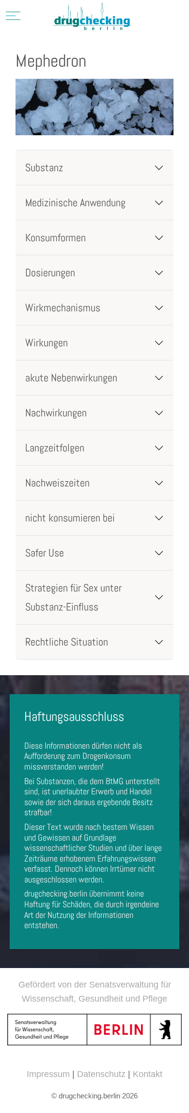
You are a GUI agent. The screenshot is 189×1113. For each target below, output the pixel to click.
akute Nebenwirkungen (71, 378)
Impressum (48, 1074)
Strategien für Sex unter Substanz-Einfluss (73, 597)
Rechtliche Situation (66, 642)
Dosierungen (50, 273)
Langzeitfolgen (54, 448)
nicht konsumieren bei (70, 518)
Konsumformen (55, 238)
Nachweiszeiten (57, 483)
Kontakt (147, 1074)
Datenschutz (101, 1074)
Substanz (44, 168)
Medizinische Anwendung (75, 203)
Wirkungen (46, 343)
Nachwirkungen (56, 413)
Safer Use (44, 553)
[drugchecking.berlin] (92, 17)
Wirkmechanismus (62, 308)
